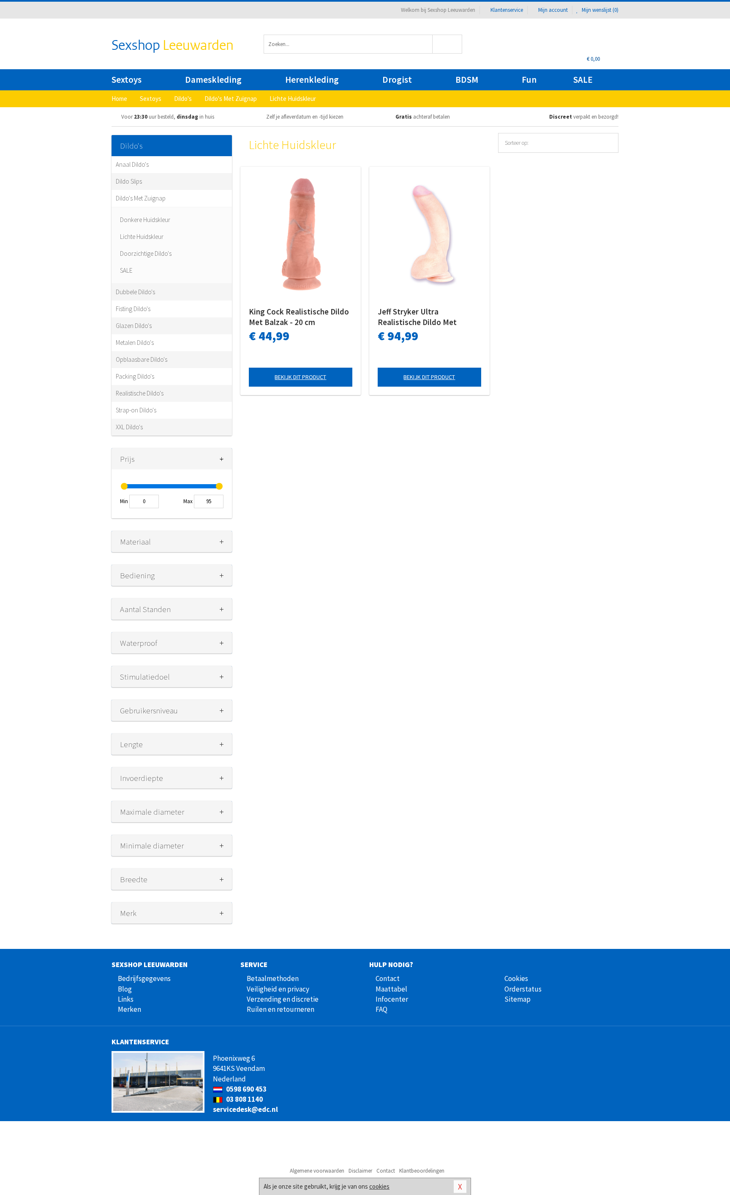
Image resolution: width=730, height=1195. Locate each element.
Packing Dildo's (135, 376)
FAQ (381, 1009)
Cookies (516, 978)
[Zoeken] (448, 44)
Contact (388, 978)
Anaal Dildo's (132, 164)
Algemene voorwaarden (317, 1170)
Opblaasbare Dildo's (141, 359)
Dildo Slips (129, 181)
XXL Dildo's (129, 427)
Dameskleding (213, 79)
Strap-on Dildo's (136, 410)
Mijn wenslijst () (599, 10)
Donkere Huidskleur (145, 220)
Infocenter (392, 999)
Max (188, 501)
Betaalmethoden (273, 978)
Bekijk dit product (300, 377)
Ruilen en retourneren (280, 1009)
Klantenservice (506, 10)
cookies (379, 1186)
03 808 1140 (244, 1099)
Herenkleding (312, 79)
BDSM (466, 79)
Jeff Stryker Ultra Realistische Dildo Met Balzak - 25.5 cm (417, 317)
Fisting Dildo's (133, 309)
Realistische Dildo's (139, 393)
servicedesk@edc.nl (245, 1109)
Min (124, 501)
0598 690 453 (246, 1089)
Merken (129, 1009)
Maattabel (391, 989)
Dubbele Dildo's (135, 292)
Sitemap (517, 999)
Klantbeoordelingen (421, 1170)
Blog (125, 989)
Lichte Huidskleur (141, 237)
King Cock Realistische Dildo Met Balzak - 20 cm (299, 316)
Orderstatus (523, 989)
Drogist (397, 79)
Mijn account (553, 10)
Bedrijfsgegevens (144, 978)
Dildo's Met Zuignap (141, 198)
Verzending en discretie (283, 999)
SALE (583, 79)
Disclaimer (360, 1170)
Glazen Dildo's (134, 326)
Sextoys (127, 79)
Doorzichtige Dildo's (146, 253)
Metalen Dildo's (135, 343)
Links (125, 999)
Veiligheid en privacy (278, 989)
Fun (529, 79)
